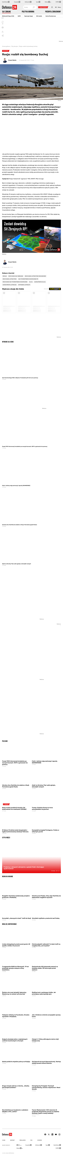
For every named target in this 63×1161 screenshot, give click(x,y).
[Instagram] (59, 1134)
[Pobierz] (3, 32)
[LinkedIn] (52, 1134)
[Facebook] (45, 1134)
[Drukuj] (3, 27)
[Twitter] (48, 1134)
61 (2, 23)
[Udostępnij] (3, 36)
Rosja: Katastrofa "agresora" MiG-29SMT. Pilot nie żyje (26, 179)
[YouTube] (55, 1134)
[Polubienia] (3, 18)
